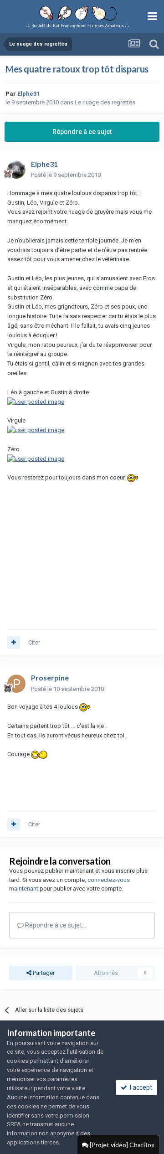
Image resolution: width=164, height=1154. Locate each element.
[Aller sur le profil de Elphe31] (16, 169)
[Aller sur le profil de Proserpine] (16, 684)
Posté (66, 174)
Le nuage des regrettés (105, 102)
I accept (139, 1087)
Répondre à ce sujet (82, 131)
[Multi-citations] (13, 642)
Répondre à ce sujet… (55, 925)
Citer (34, 642)
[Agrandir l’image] (35, 401)
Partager (43, 972)
